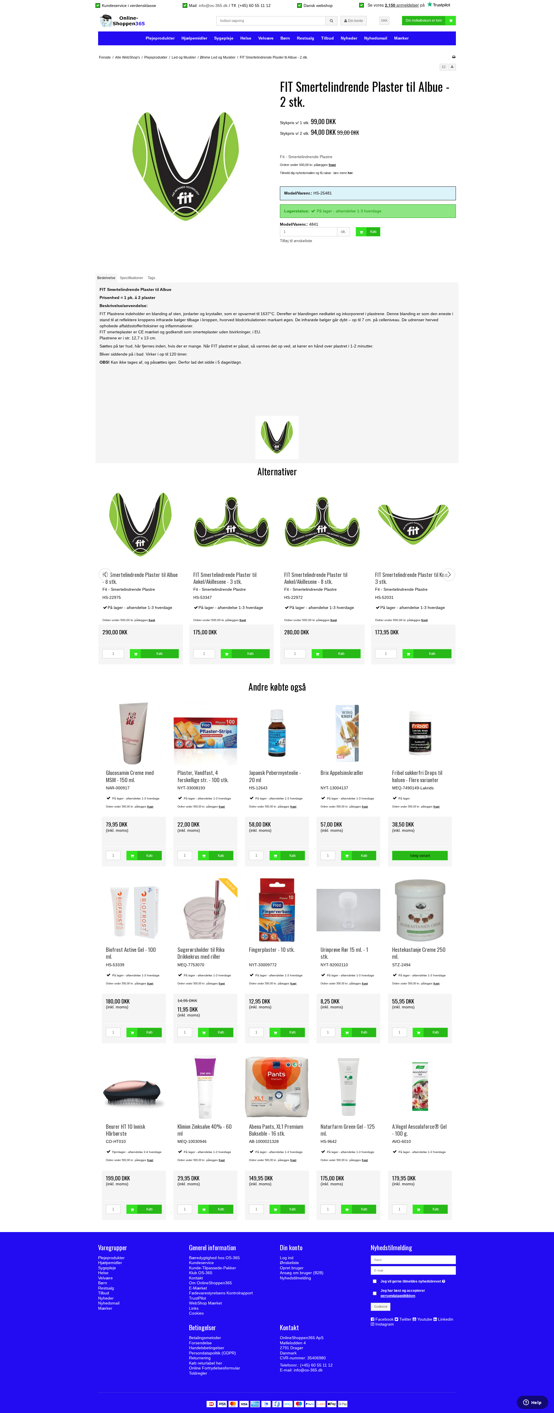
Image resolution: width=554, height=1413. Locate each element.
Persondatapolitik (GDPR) (212, 1353)
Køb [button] (373, 232)
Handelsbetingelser (206, 1347)
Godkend (380, 1306)
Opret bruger (292, 1268)
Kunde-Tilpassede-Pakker (212, 1268)
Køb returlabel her (205, 1363)
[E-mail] (413, 1270)
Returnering (200, 1358)
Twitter (405, 1319)
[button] (443, 67)
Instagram (384, 1324)
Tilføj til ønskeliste (296, 240)
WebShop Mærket (205, 1303)
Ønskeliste (289, 1262)
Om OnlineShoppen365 (210, 1283)
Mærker (401, 38)
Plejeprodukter (160, 38)
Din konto (355, 21)
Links (194, 1308)
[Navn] (413, 1259)
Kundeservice (201, 1262)
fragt (150, 806)
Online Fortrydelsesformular (214, 1368)
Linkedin (445, 1319)
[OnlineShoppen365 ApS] (123, 21)
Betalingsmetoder (205, 1337)
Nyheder (349, 38)
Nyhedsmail (375, 38)
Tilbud (327, 38)
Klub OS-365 (200, 1272)
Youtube (424, 1319)
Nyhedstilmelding (295, 1278)
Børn (285, 38)
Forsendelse (200, 1343)
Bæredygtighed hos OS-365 (214, 1257)
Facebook (384, 1319)
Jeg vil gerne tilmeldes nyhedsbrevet (414, 1280)
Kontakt (196, 1278)
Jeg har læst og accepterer (403, 1293)
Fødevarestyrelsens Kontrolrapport (221, 1293)
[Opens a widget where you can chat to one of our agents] (532, 1403)
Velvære (266, 38)
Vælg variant (420, 856)
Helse (245, 38)
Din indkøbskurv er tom (424, 20)
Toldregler (198, 1373)
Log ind (286, 1257)
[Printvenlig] (454, 57)
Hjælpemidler (194, 38)
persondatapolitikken (398, 1296)
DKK (384, 20)
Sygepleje (223, 38)
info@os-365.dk (213, 5)
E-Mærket (198, 1288)
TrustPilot (197, 1298)
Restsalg (305, 38)
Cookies (196, 1313)
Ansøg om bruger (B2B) (301, 1272)
